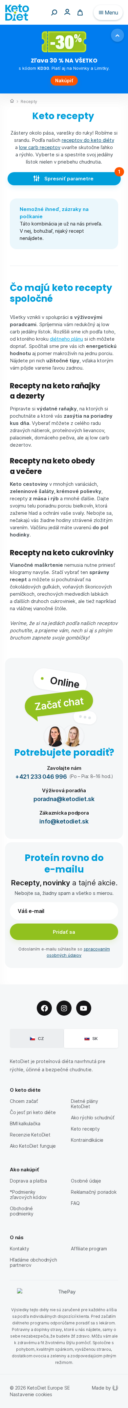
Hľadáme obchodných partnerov (33, 1262)
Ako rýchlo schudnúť (92, 1117)
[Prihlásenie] (67, 11)
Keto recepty (85, 1129)
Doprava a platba (28, 1181)
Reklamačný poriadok (93, 1192)
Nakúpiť (64, 80)
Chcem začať (24, 1101)
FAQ (75, 1203)
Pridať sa (64, 931)
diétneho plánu (66, 338)
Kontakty (19, 1248)
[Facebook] (44, 1008)
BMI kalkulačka (25, 1123)
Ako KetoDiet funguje (33, 1146)
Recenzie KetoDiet (30, 1135)
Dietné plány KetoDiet (84, 1103)
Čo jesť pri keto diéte (33, 1112)
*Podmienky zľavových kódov (28, 1194)
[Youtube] (83, 1008)
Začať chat (59, 703)
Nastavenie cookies (31, 1394)
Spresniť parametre (69, 178)
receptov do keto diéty (88, 140)
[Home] (12, 102)
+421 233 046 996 (41, 776)
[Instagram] (64, 1008)
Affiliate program (89, 1248)
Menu (111, 12)
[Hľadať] (54, 12)
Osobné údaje (86, 1181)
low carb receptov (39, 147)
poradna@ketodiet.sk (64, 799)
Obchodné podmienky (21, 1211)
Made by (101, 1388)
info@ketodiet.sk (64, 821)
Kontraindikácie (87, 1140)
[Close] (117, 35)
